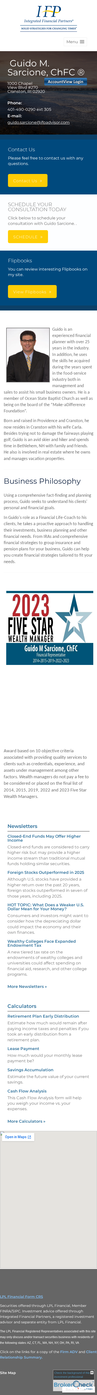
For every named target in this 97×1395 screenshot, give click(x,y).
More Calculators (26, 1121)
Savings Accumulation (30, 1070)
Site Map (8, 1373)
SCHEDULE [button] (25, 237)
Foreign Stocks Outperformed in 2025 (45, 872)
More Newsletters (27, 986)
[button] (75, 41)
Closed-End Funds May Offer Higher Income (44, 838)
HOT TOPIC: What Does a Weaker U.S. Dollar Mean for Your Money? (45, 907)
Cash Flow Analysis (27, 1091)
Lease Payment (23, 1048)
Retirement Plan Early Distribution (43, 1016)
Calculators (21, 1006)
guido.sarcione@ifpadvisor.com (38, 122)
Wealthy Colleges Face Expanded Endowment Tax (41, 943)
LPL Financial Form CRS (21, 1296)
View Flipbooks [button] (30, 292)
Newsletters (22, 826)
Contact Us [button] (25, 180)
